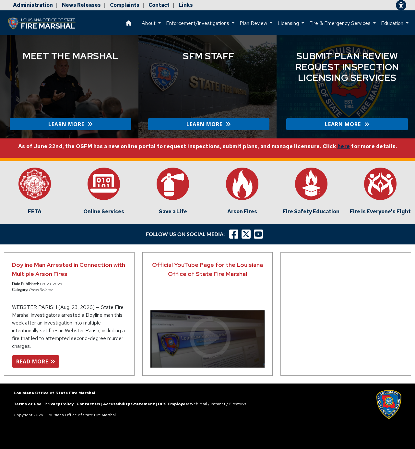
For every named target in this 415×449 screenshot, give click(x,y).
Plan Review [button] (254, 23)
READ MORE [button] (33, 361)
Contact (159, 5)
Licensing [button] (289, 23)
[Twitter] (248, 234)
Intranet (218, 404)
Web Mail (198, 404)
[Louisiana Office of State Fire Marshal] (45, 23)
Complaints (124, 5)
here (344, 146)
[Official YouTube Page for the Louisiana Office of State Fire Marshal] (207, 339)
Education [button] (393, 23)
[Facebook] (234, 234)
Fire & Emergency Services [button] (340, 23)
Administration (33, 5)
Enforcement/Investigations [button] (198, 23)
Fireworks (237, 404)
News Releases (81, 5)
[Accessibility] (401, 5)
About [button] (149, 23)
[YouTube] (260, 234)
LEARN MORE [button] (68, 124)
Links (186, 5)
